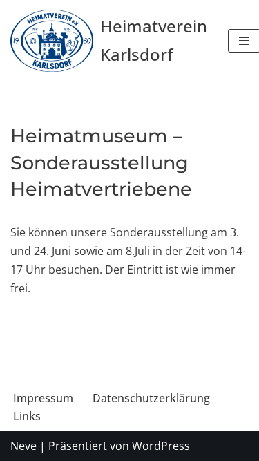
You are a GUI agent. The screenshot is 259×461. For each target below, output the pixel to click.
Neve (23, 445)
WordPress (161, 445)
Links (27, 416)
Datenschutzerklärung (151, 398)
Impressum (43, 398)
